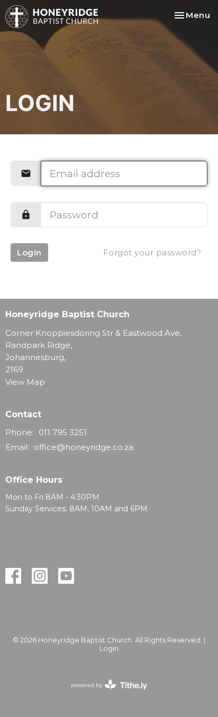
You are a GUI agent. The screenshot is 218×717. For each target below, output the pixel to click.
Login (29, 252)
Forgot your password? (152, 252)
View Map (25, 382)
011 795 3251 (63, 432)
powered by (104, 694)
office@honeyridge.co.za (83, 447)
